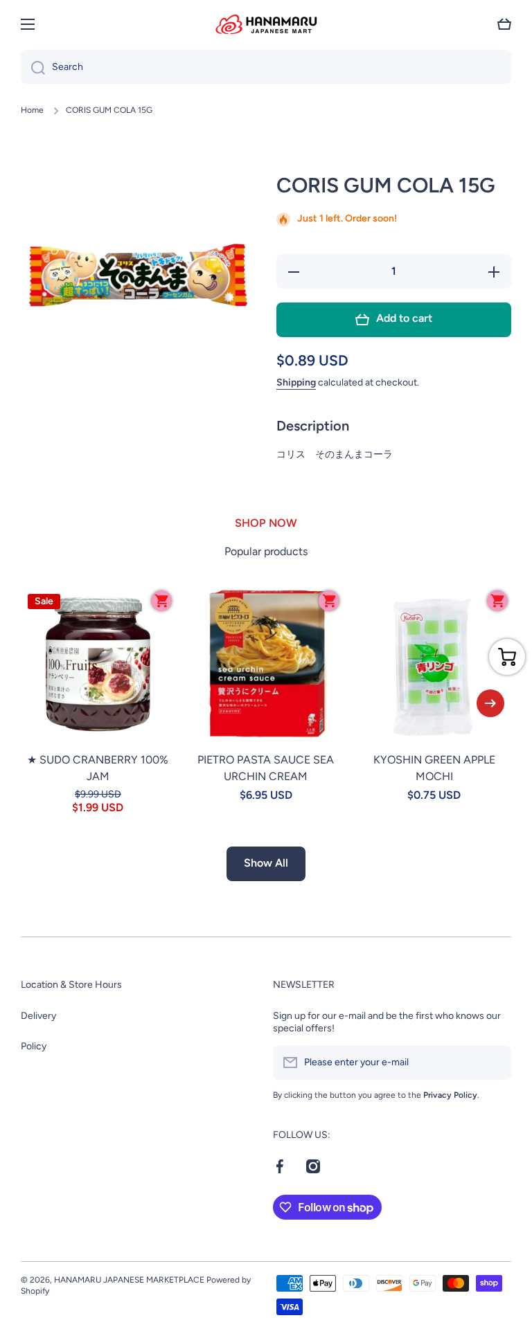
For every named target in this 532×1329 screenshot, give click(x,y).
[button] (504, 24)
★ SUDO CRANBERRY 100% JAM (97, 768)
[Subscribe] (494, 1062)
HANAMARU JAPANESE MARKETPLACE (129, 1280)
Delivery (38, 1016)
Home (32, 110)
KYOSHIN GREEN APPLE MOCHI (434, 768)
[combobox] (266, 67)
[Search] (33, 67)
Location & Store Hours (71, 985)
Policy (33, 1046)
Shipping (296, 382)
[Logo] (266, 24)
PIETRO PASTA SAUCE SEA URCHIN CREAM (265, 768)
